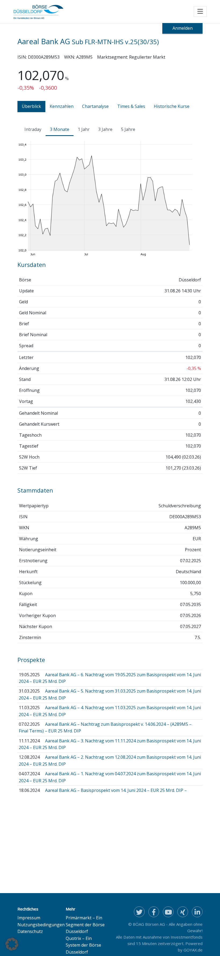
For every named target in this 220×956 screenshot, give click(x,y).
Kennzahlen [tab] (62, 106)
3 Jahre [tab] (105, 129)
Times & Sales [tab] (131, 106)
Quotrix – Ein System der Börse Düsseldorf (83, 945)
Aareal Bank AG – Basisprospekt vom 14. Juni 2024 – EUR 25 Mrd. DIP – (116, 790)
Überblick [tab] (31, 106)
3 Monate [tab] (59, 129)
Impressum (28, 918)
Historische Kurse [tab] (171, 106)
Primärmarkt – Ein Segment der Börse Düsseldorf (85, 924)
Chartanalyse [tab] (95, 106)
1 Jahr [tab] (84, 129)
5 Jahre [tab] (128, 129)
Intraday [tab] (32, 129)
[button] (12, 944)
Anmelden (183, 28)
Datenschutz (30, 931)
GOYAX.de (193, 950)
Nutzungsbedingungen (41, 925)
